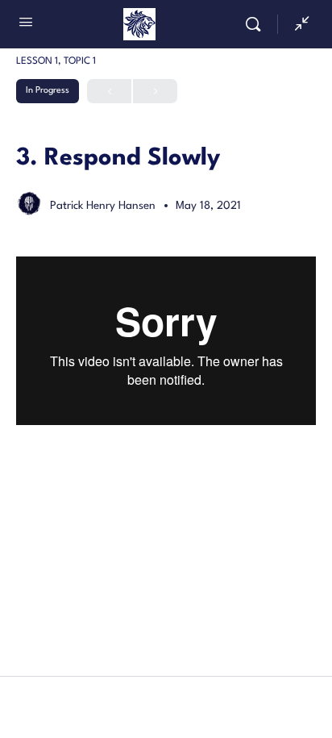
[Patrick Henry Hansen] (29, 207)
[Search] (257, 24)
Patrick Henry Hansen (104, 205)
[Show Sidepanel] (298, 24)
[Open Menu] (25, 24)
